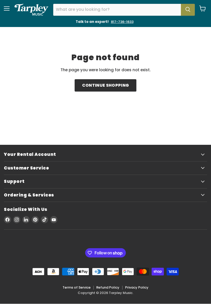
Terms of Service (77, 287)
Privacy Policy (136, 287)
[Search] (188, 10)
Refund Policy (107, 287)
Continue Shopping (105, 85)
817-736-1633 (122, 21)
